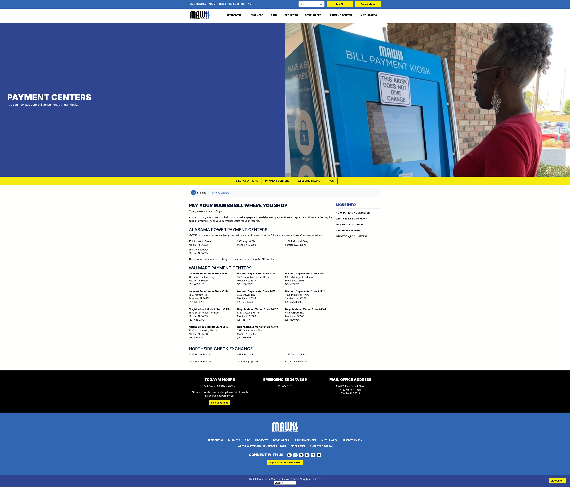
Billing (203, 192)
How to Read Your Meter (353, 212)
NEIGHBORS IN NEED (348, 230)
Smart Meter (368, 4)
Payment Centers (277, 180)
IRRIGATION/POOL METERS (352, 236)
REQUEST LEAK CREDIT (350, 224)
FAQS (330, 180)
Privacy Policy (352, 440)
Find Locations (219, 402)
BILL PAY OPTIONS (247, 180)
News (222, 4)
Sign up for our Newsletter (285, 462)
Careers (233, 4)
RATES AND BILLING (308, 180)
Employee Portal (321, 446)
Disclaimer (297, 446)
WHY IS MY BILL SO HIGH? (351, 218)
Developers (313, 15)
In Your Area (368, 15)
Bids (274, 15)
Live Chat (557, 480)
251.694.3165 (285, 386)
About (212, 4)
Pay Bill (340, 4)
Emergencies (198, 4)
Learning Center (340, 15)
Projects (291, 15)
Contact (247, 4)
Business (257, 15)
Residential (235, 15)
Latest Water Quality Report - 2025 (261, 446)
